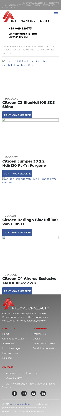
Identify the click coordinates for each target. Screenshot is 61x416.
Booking (7, 358)
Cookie (36, 338)
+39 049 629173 (20, 28)
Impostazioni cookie (44, 343)
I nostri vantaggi (11, 348)
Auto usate (8, 343)
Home (5, 333)
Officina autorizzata (13, 338)
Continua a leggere (17, 115)
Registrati (53, 3)
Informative (39, 333)
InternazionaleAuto (20, 404)
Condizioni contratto (44, 348)
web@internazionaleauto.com (22, 373)
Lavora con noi (10, 353)
